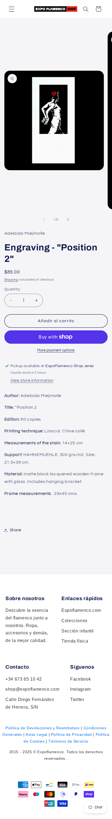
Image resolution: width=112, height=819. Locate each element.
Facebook (80, 679)
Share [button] (15, 530)
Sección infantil (77, 631)
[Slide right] (68, 219)
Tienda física (74, 641)
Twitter (77, 699)
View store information (32, 381)
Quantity (12, 289)
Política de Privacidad (71, 734)
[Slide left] (44, 219)
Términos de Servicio (68, 741)
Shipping (11, 279)
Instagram (80, 689)
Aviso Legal (36, 734)
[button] (85, 9)
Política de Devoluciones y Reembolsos (42, 728)
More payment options (56, 350)
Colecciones (74, 620)
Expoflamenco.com (81, 610)
